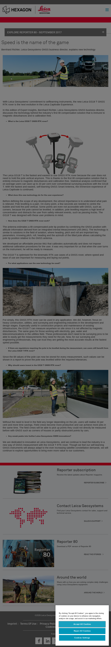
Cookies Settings (82, 638)
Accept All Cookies (82, 624)
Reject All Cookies (82, 631)
